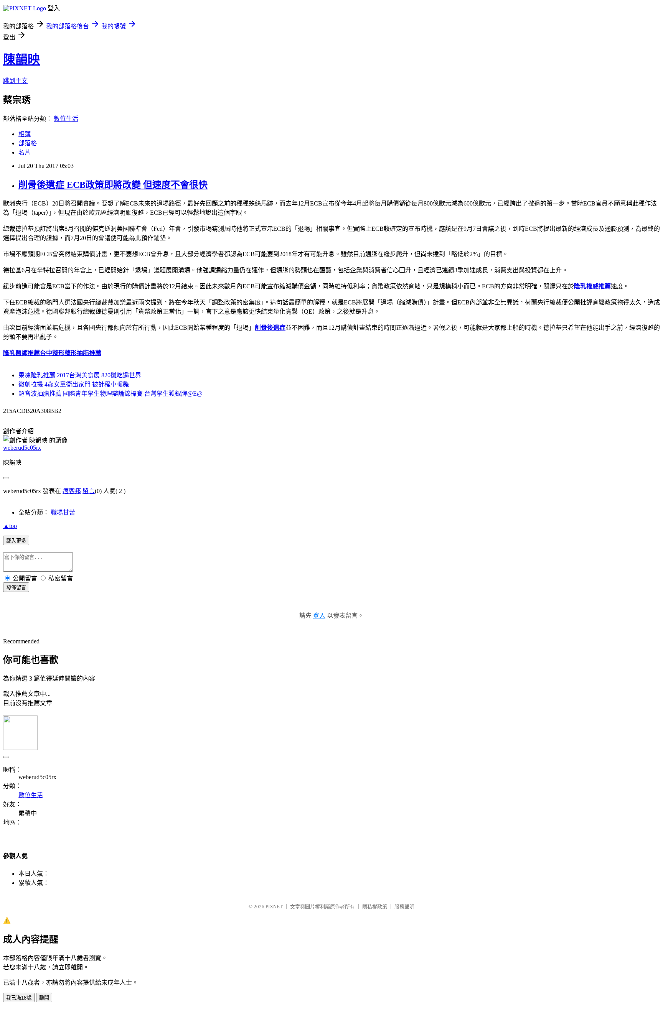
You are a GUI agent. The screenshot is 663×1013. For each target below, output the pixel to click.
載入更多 (16, 541)
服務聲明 (404, 906)
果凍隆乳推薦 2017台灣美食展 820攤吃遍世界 (79, 375)
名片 (24, 152)
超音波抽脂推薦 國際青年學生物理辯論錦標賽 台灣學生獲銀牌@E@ (110, 393)
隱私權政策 (374, 906)
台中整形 (52, 353)
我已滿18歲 (18, 998)
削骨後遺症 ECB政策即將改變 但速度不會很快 (113, 185)
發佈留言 (16, 587)
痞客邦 (72, 491)
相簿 (24, 134)
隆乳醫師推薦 (21, 353)
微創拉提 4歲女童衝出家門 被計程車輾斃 (73, 384)
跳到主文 (15, 80)
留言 (88, 491)
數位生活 (66, 118)
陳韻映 (21, 59)
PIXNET (274, 906)
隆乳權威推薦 (592, 286)
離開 (44, 998)
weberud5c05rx (22, 447)
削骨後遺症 (270, 327)
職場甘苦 (63, 512)
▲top (10, 526)
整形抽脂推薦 (82, 353)
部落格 (27, 143)
